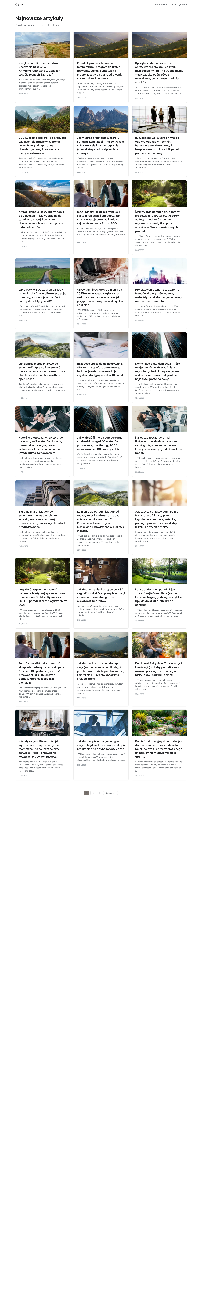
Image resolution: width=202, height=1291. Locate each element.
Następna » (111, 793)
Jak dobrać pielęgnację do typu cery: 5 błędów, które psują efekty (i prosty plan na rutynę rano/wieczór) (101, 745)
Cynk (19, 4)
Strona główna (179, 4)
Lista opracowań (159, 4)
